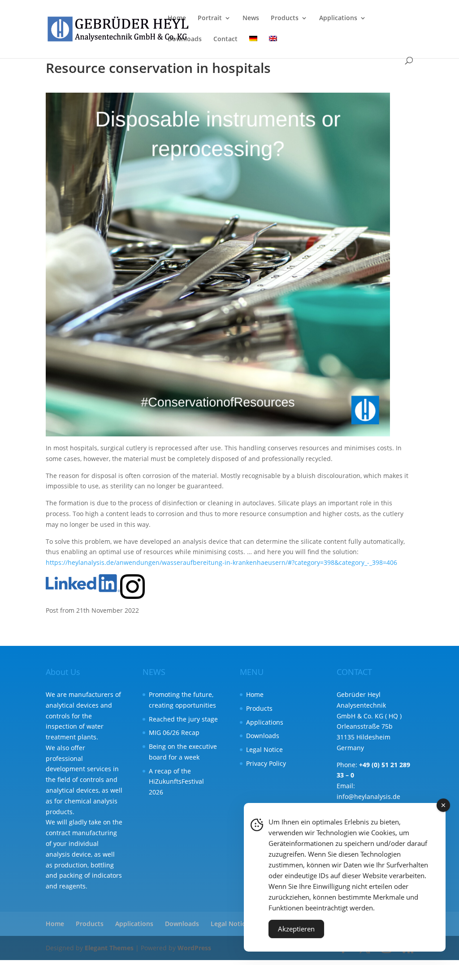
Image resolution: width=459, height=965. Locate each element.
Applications (338, 18)
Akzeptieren (296, 928)
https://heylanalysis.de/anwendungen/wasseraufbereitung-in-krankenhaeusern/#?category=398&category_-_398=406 (221, 562)
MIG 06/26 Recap (174, 732)
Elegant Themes (109, 948)
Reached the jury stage (183, 719)
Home (177, 18)
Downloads (185, 39)
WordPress (194, 948)
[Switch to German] (253, 46)
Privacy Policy (266, 763)
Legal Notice (264, 749)
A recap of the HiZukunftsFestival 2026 (176, 782)
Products (285, 18)
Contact (225, 39)
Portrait (210, 18)
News (250, 18)
